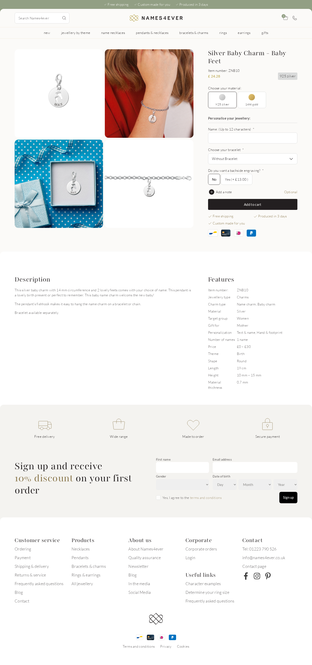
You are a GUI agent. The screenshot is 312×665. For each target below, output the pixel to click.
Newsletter (138, 566)
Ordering (23, 548)
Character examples (203, 583)
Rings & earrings (85, 574)
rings (223, 33)
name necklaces (113, 33)
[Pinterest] (268, 576)
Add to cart (252, 204)
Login (190, 557)
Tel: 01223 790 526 (259, 548)
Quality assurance (144, 557)
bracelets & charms (193, 33)
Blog (19, 592)
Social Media (139, 592)
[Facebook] (246, 576)
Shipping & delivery (32, 566)
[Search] (64, 18)
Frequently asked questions (39, 583)
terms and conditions (206, 497)
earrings (244, 33)
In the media (139, 583)
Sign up (288, 497)
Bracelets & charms (88, 566)
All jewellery (82, 583)
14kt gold (251, 104)
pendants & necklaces (152, 33)
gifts (265, 33)
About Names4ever (145, 548)
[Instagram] (257, 576)
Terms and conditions (139, 646)
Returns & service (30, 574)
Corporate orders (201, 548)
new (47, 33)
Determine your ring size (207, 592)
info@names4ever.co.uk (263, 557)
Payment (23, 557)
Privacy (165, 646)
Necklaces (80, 548)
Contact (22, 600)
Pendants (80, 557)
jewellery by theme (75, 33)
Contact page (254, 566)
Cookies (183, 646)
